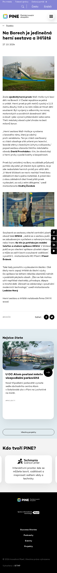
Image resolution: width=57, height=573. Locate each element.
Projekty (28, 546)
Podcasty (28, 535)
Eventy (28, 540)
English (48, 6)
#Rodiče (7, 317)
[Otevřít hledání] (24, 6)
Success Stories (28, 529)
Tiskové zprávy (21, 2)
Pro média (7, 2)
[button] (48, 372)
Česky (35, 6)
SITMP (17, 565)
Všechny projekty (28, 432)
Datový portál (38, 2)
